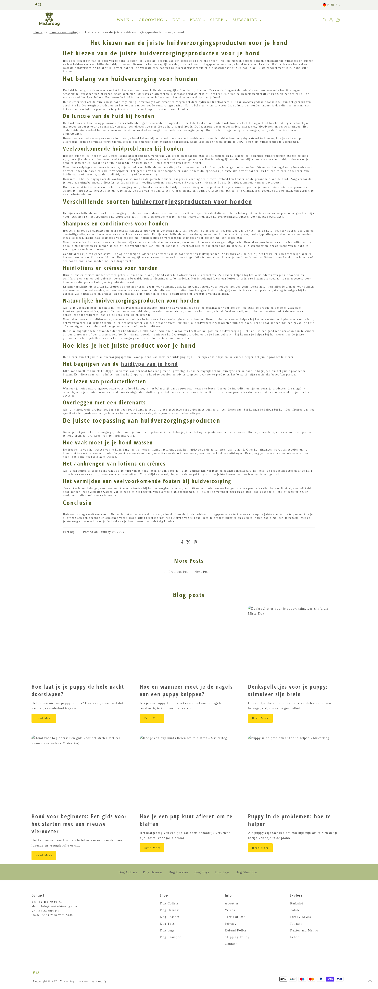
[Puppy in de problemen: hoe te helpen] (297, 772)
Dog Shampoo (246, 872)
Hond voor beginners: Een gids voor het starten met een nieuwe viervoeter (79, 823)
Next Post (202, 571)
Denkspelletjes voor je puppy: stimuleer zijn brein (288, 690)
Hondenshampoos (75, 230)
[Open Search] (324, 20)
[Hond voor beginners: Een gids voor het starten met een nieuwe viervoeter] (81, 772)
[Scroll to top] (370, 981)
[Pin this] (195, 543)
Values (230, 910)
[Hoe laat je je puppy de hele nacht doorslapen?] (81, 643)
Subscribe (245, 20)
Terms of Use (235, 916)
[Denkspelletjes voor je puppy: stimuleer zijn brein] (297, 643)
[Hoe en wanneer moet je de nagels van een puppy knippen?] (189, 643)
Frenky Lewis (300, 916)
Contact (231, 943)
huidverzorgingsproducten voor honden (192, 201)
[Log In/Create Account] (331, 20)
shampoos (170, 170)
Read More (43, 718)
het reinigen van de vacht (239, 230)
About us (232, 903)
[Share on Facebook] (182, 543)
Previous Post (179, 571)
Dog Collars (128, 872)
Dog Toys (201, 872)
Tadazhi (296, 923)
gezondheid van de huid (271, 179)
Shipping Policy (237, 937)
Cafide (295, 910)
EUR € (332, 5)
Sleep (217, 20)
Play (196, 20)
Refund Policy (236, 930)
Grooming (152, 20)
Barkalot (296, 903)
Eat (177, 20)
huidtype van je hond (149, 363)
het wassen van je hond (105, 449)
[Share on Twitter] (188, 543)
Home (37, 32)
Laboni (295, 937)
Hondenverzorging (63, 32)
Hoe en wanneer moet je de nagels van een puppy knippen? (186, 690)
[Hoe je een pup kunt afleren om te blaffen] (189, 772)
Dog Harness (153, 872)
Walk (124, 20)
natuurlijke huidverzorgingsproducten (131, 307)
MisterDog (67, 981)
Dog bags (222, 872)
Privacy (230, 923)
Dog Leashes (179, 872)
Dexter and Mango (304, 930)
